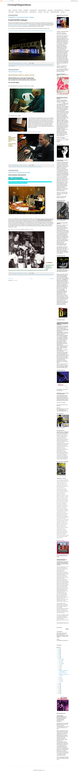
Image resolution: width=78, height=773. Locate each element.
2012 (59, 693)
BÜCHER (20, 10)
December (60, 659)
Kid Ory (44, 274)
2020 (59, 657)
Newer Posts (11, 278)
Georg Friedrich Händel (33, 274)
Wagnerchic (13, 65)
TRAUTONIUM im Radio (15, 71)
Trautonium (39, 166)
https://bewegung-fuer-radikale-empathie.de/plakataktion (19, 25)
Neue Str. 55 (46, 64)
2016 (59, 687)
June (60, 667)
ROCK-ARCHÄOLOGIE (42, 10)
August (60, 664)
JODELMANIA (67, 10)
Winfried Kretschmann (48, 274)
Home (31, 278)
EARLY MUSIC (50, 10)
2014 (59, 690)
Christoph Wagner (28, 64)
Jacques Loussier (40, 274)
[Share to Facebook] (32, 63)
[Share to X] (31, 63)
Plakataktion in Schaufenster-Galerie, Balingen (21, 17)
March (60, 678)
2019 (59, 683)
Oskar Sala (26, 166)
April (60, 677)
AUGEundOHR (14, 10)
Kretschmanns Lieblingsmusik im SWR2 (19, 172)
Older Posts (52, 278)
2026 (59, 649)
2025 (59, 650)
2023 (59, 653)
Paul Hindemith (30, 166)
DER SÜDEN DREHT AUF (58, 10)
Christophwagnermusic (34, 64)
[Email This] (29, 63)
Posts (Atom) (15, 280)
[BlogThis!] (30, 63)
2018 (59, 684)
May (59, 669)
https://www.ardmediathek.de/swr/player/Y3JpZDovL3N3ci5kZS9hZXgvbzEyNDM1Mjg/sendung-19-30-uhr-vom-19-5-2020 (30, 30)
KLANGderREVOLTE (33, 10)
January (60, 681)
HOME (9, 10)
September (61, 663)
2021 (59, 656)
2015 (59, 689)
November (60, 660)
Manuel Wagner (41, 64)
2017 (59, 686)
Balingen (12, 64)
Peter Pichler (36, 166)
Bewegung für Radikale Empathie (19, 64)
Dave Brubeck (27, 274)
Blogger (43, 770)
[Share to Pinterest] (33, 63)
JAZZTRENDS (25, 10)
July (59, 666)
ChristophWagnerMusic (19, 5)
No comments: (25, 63)
